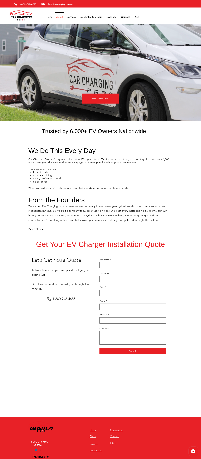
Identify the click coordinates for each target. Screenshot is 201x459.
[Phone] (16, 4)
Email (102, 287)
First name (105, 259)
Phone (103, 301)
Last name (104, 273)
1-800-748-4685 (39, 441)
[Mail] (43, 4)
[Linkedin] (35, 449)
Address (104, 314)
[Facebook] (40, 449)
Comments (104, 328)
